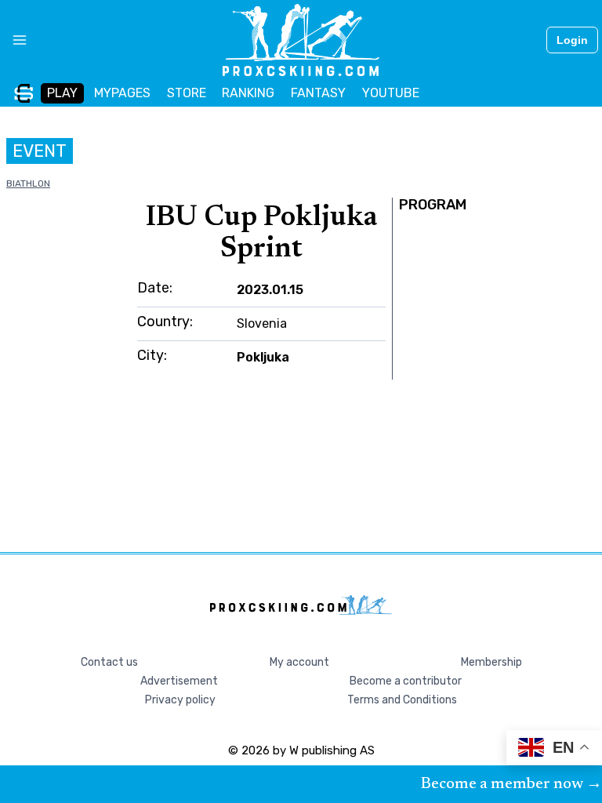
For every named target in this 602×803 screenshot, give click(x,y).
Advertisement (179, 681)
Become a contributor (406, 681)
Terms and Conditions (402, 700)
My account (299, 662)
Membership (491, 662)
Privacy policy (180, 700)
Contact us (109, 662)
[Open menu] (13, 40)
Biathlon (28, 183)
